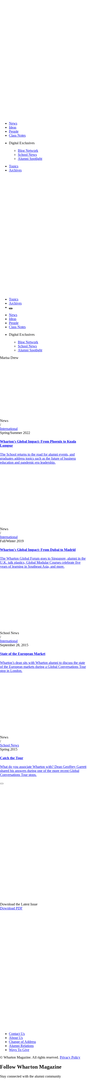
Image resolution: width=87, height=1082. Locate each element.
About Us (16, 1038)
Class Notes (17, 135)
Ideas (12, 127)
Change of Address (22, 1042)
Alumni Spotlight (30, 159)
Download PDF (11, 908)
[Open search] (10, 308)
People (14, 131)
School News (27, 154)
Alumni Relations (21, 1046)
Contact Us (17, 1034)
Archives (15, 170)
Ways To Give (19, 1050)
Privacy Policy (70, 1057)
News (13, 123)
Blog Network (28, 150)
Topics (13, 166)
